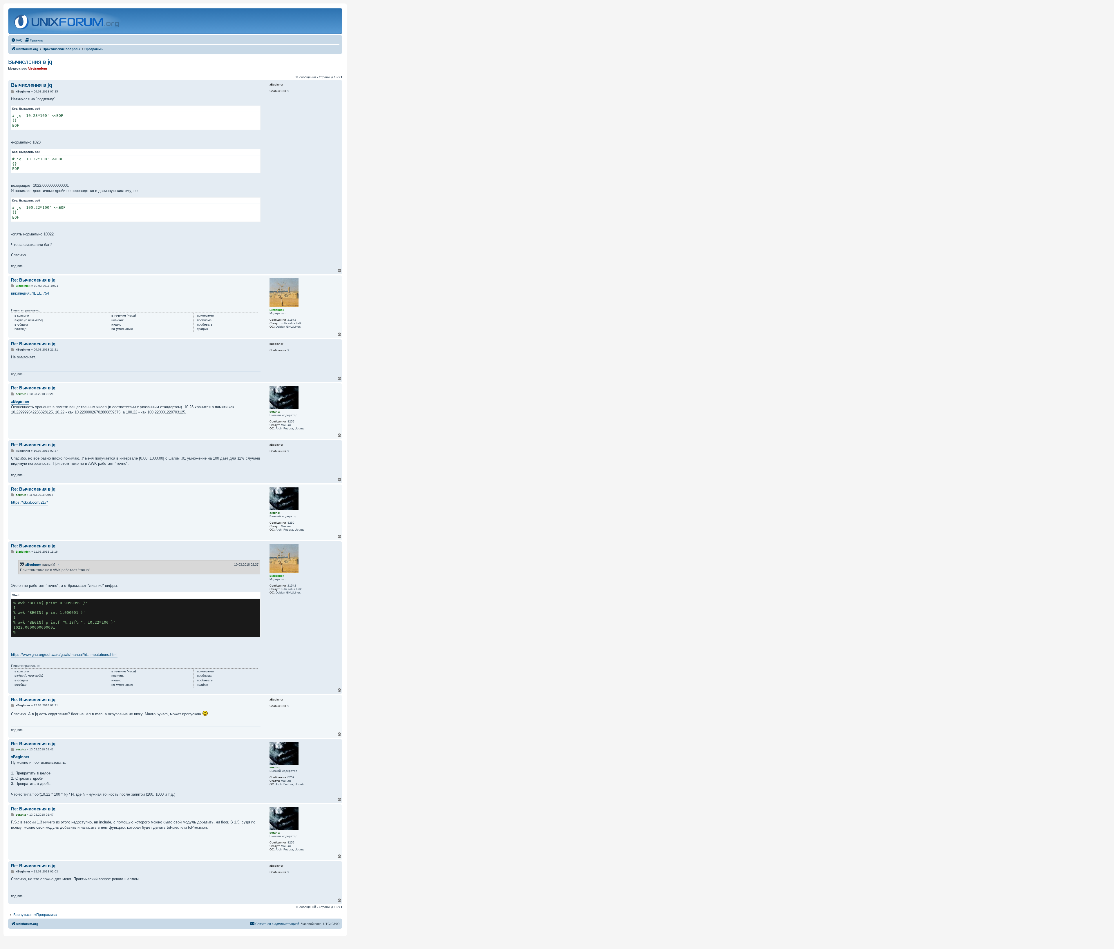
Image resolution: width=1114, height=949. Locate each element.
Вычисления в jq (30, 62)
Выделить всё (29, 108)
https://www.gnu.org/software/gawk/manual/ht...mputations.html (64, 654)
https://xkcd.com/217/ (29, 502)
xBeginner (20, 401)
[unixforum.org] (67, 21)
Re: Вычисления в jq (33, 279)
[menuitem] (17, 40)
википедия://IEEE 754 (30, 293)
